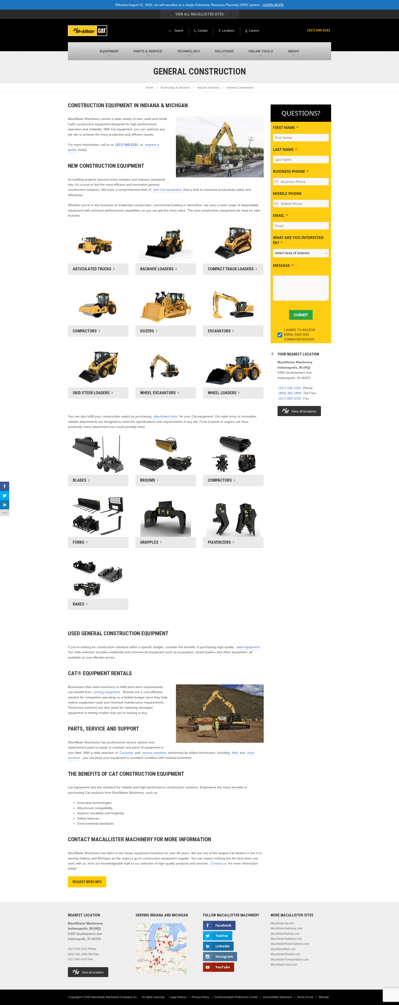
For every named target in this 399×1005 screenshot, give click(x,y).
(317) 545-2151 (318, 30)
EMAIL (278, 215)
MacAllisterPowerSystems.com (290, 943)
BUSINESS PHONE (289, 171)
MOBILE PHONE (287, 193)
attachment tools (165, 416)
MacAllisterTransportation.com (290, 959)
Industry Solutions (208, 87)
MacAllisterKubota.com (285, 933)
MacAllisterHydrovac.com (286, 928)
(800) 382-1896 (289, 393)
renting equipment (107, 692)
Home (149, 87)
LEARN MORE (273, 5)
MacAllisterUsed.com (284, 964)
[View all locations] (161, 976)
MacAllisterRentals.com (285, 954)
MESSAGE (281, 265)
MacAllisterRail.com (283, 949)
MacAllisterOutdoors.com (286, 938)
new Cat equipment (167, 189)
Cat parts (126, 752)
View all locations (303, 411)
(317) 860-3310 (289, 398)
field (235, 752)
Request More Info (87, 882)
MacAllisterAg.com (282, 923)
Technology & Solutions (175, 87)
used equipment (248, 647)
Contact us (219, 863)
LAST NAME (283, 149)
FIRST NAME (284, 127)
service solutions (154, 752)
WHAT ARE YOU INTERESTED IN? (298, 240)
